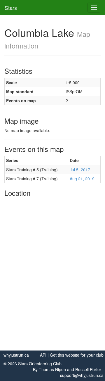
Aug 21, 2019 (82, 178)
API (43, 355)
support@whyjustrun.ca (82, 375)
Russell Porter (88, 369)
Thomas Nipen (52, 369)
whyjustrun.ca (16, 355)
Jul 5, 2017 (80, 169)
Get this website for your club (77, 355)
